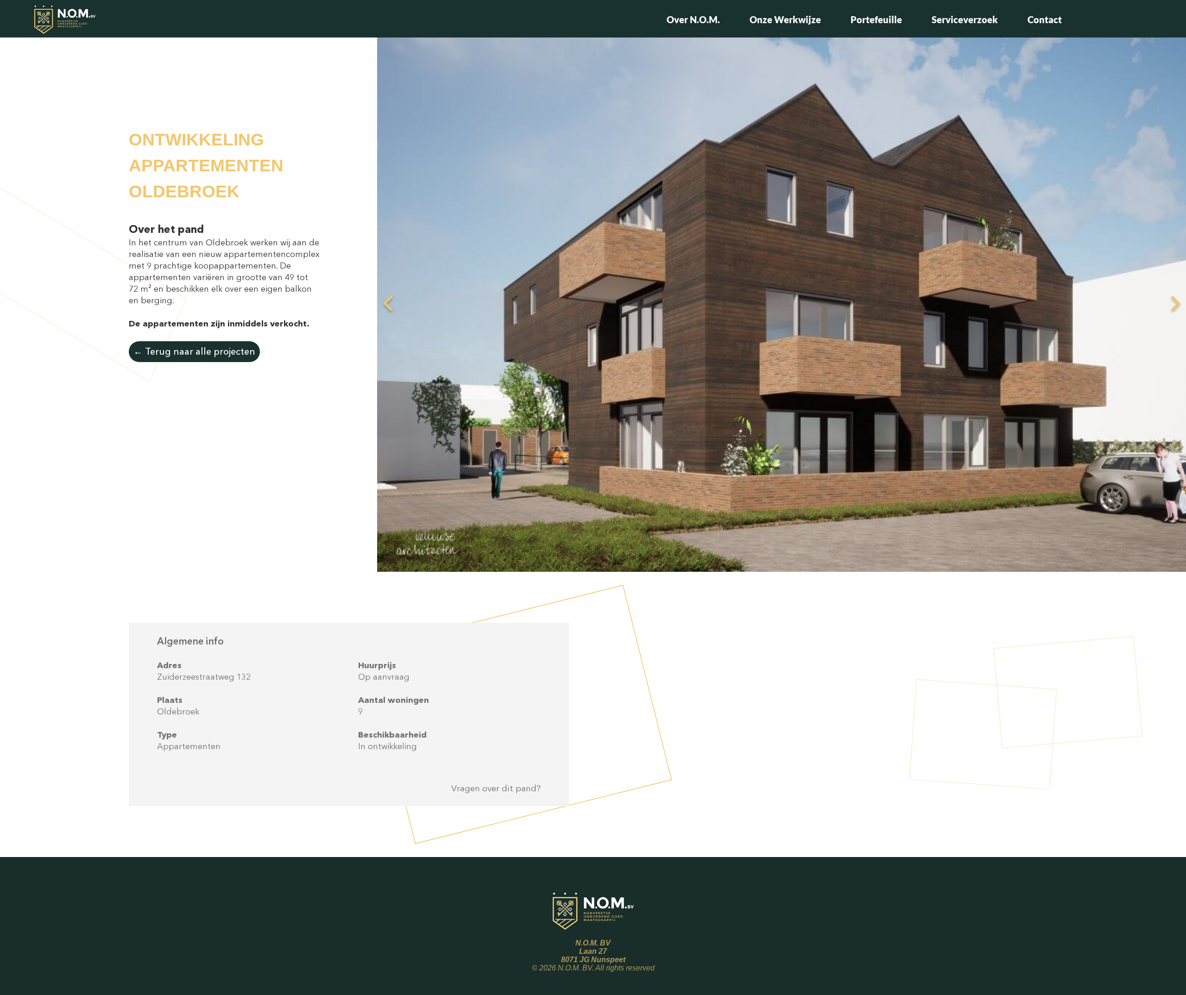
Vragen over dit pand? (496, 788)
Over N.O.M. (693, 19)
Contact (1045, 19)
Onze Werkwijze (785, 19)
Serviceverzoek (965, 19)
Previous (387, 304)
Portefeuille (876, 19)
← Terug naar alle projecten (194, 351)
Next (1175, 304)
